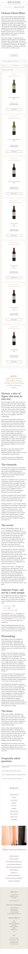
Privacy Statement (14, 926)
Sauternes (14, 819)
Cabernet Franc (8, 606)
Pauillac (14, 805)
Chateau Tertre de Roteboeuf (14, 878)
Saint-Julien (14, 816)
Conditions (14, 925)
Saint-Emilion (7, 412)
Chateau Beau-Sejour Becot (14, 861)
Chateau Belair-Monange (14, 864)
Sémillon (3, 620)
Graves (14, 797)
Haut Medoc (14, 800)
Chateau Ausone (14, 858)
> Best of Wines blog (14, 900)
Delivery (14, 922)
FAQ (14, 920)
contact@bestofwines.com (14, 913)
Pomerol (14, 808)
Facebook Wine (14, 894)
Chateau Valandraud (14, 880)
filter (3, 65)
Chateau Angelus (14, 856)
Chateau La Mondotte (14, 875)
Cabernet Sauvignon (9, 610)
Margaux (14, 802)
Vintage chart (14, 929)
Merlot (5, 608)
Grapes (14, 928)
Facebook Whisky (14, 896)
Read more (14, 55)
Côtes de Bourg (14, 794)
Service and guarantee (14, 923)
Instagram (14, 897)
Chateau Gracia (14, 869)
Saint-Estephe (14, 813)
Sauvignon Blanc (17, 618)
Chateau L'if (14, 872)
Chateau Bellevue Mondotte (14, 867)
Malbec (14, 613)
